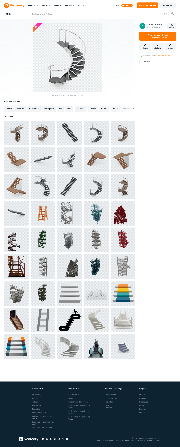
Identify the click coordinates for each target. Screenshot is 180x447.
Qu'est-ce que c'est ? (165, 56)
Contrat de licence (76, 394)
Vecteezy (35, 398)
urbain (93, 109)
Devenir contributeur (110, 406)
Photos (45, 5)
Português (143, 402)
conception (49, 109)
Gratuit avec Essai (158, 36)
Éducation (36, 409)
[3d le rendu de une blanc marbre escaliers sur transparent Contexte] (96, 320)
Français (142, 409)
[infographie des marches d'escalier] (16, 346)
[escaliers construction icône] (43, 320)
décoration (34, 109)
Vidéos (56, 5)
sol (60, 109)
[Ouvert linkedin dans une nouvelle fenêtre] (51, 439)
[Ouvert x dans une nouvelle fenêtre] (63, 439)
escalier (20, 109)
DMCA (70, 398)
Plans (118, 5)
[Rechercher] (165, 13)
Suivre (171, 27)
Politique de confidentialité (125, 440)
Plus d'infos (146, 62)
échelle (9, 109)
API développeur (39, 412)
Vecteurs (32, 5)
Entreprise (36, 405)
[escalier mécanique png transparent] (96, 346)
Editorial (68, 5)
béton (115, 109)
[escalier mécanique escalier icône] (69, 320)
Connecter (167, 5)
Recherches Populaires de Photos (79, 412)
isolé (69, 109)
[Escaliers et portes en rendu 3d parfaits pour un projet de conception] (16, 320)
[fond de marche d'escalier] (69, 293)
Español (142, 398)
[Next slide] (131, 109)
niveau (104, 109)
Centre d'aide (110, 394)
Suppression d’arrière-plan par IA (43, 423)
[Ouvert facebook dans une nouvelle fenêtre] (43, 439)
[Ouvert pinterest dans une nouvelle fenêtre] (55, 439)
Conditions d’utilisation (104, 440)
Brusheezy (36, 394)
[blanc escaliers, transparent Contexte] (96, 293)
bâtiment (127, 109)
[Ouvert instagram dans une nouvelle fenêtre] (47, 439)
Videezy (35, 402)
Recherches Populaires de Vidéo (79, 418)
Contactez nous (111, 398)
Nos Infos (109, 402)
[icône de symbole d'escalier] (123, 293)
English (142, 394)
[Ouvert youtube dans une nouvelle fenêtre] (67, 439)
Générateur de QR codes (42, 427)
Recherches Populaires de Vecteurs (79, 406)
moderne (80, 109)
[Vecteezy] (14, 5)
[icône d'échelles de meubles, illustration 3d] (43, 213)
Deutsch (142, 405)
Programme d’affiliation (78, 402)
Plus (80, 5)
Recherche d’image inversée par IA (44, 417)
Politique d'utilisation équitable (148, 440)
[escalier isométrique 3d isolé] (16, 133)
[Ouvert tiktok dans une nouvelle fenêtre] (59, 439)
